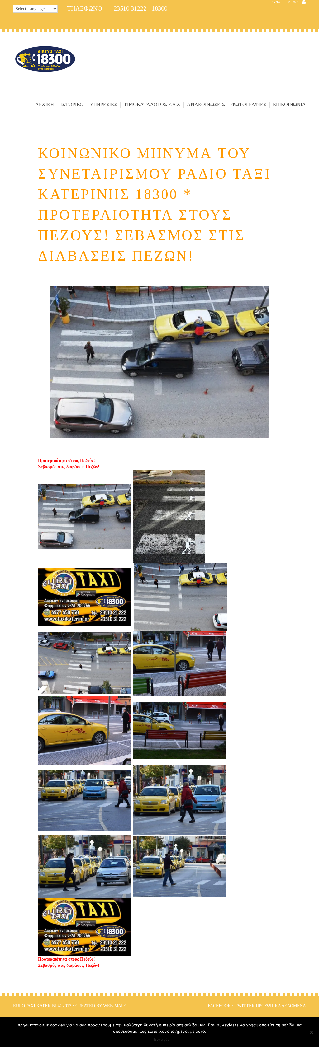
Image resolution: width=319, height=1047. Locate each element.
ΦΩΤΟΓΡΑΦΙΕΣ (248, 104)
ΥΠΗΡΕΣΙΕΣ (103, 104)
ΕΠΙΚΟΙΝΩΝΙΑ (289, 104)
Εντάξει (161, 1039)
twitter (245, 1005)
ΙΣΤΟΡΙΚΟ (71, 104)
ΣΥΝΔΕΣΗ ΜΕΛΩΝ (284, 2)
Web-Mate (114, 1005)
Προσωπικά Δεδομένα (281, 1005)
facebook (219, 1005)
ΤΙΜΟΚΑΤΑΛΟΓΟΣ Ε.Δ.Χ (152, 104)
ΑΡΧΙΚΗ (44, 104)
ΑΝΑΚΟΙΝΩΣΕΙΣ (206, 104)
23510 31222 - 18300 (117, 8)
